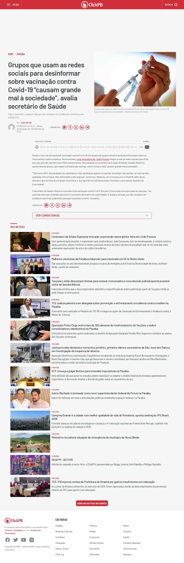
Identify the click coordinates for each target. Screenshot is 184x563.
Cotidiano (60, 537)
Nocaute (127, 554)
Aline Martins (26, 122)
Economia (94, 537)
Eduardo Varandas (132, 542)
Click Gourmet (130, 548)
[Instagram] (31, 540)
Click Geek (94, 554)
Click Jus (59, 554)
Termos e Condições (14, 530)
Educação (60, 542)
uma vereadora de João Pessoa (93, 159)
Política (93, 525)
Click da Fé (94, 548)
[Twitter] (15, 540)
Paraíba (21, 54)
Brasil (126, 525)
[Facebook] (7, 540)
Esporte (127, 531)
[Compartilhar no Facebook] (70, 127)
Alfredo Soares (96, 542)
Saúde (126, 537)
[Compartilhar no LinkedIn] (81, 127)
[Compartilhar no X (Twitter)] (76, 127)
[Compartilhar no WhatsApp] (64, 127)
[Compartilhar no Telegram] (87, 127)
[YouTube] (23, 540)
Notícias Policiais (63, 531)
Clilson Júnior (61, 548)
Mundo (92, 531)
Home (10, 54)
